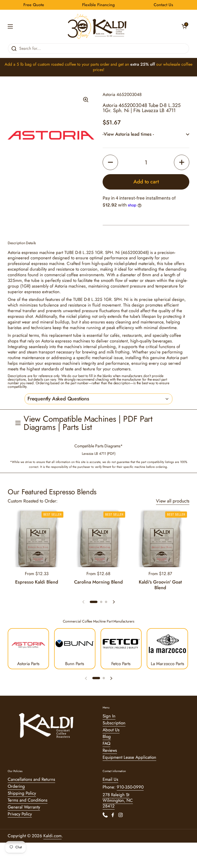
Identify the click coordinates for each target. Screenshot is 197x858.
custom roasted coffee (57, 64)
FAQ (106, 743)
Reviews (110, 750)
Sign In (109, 716)
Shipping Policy (22, 793)
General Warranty (24, 807)
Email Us (110, 779)
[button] (184, 26)
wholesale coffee (177, 64)
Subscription (114, 723)
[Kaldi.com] (97, 26)
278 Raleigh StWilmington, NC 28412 (118, 800)
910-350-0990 (130, 787)
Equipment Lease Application (129, 757)
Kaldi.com (52, 836)
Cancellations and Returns (31, 779)
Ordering (16, 786)
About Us (111, 730)
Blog (107, 736)
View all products (172, 501)
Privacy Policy (20, 814)
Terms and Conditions (27, 800)
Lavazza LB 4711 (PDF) (98, 453)
